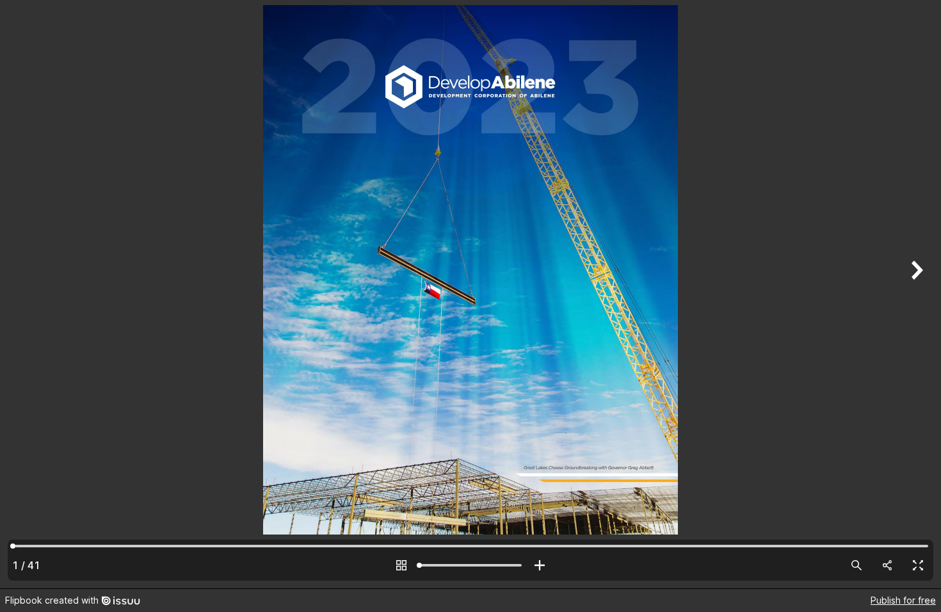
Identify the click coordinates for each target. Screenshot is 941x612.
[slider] (470, 565)
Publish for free (903, 600)
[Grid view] (401, 565)
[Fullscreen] (918, 565)
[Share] (887, 565)
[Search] (856, 565)
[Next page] (915, 294)
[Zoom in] (539, 565)
